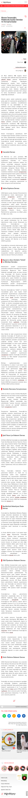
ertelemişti (21, 380)
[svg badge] (24, 777)
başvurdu (4, 630)
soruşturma (11, 197)
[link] (8, 777)
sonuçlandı (15, 599)
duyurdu (10, 208)
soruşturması (23, 172)
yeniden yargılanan (21, 497)
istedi (11, 297)
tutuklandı (23, 179)
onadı (11, 632)
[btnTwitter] (9, 716)
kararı (3, 121)
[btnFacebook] (18, 716)
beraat (9, 501)
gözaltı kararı (6, 79)
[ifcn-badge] (19, 777)
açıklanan (4, 691)
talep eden (23, 368)
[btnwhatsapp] (4, 716)
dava (8, 534)
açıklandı (16, 322)
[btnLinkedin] (23, 716)
